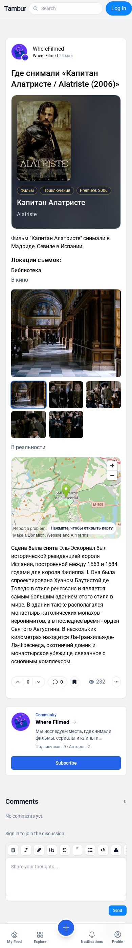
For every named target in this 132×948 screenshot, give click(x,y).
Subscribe (66, 763)
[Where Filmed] (25, 57)
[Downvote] (38, 681)
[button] (15, 8)
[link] (57, 681)
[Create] (66, 927)
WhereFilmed (48, 49)
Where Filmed (45, 55)
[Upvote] (18, 681)
